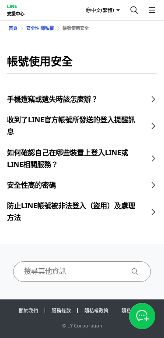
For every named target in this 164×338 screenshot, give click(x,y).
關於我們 (28, 310)
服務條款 (61, 310)
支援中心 (15, 14)
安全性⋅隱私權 (40, 28)
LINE (12, 6)
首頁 (13, 28)
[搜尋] (134, 10)
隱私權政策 (96, 310)
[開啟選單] (152, 10)
